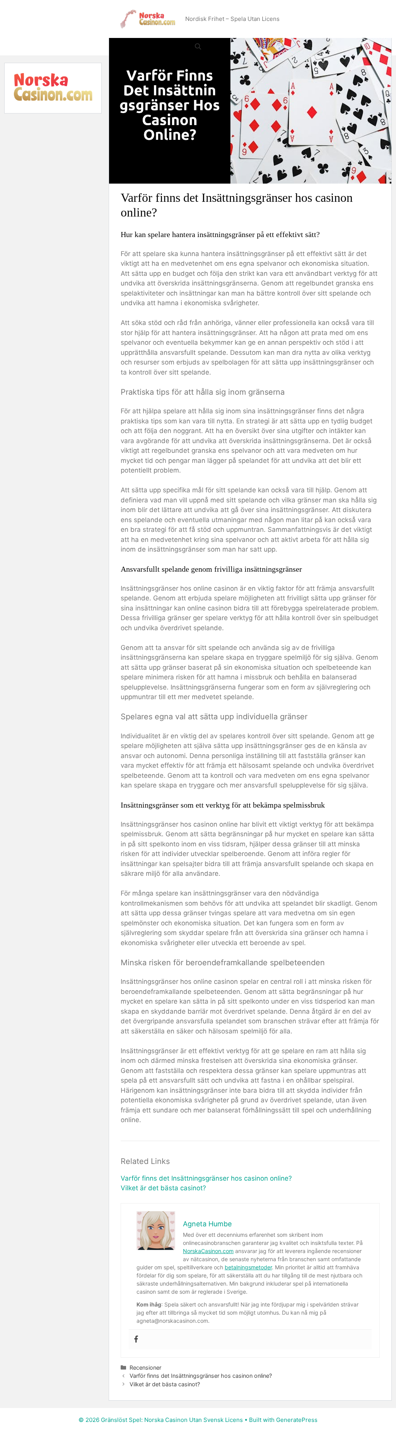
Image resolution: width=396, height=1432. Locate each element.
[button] (198, 46)
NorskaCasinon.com (208, 1251)
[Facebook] (136, 1340)
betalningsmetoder (248, 1267)
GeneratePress (296, 1419)
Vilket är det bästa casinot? (163, 1188)
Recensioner (145, 1367)
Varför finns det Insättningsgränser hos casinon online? (206, 1178)
